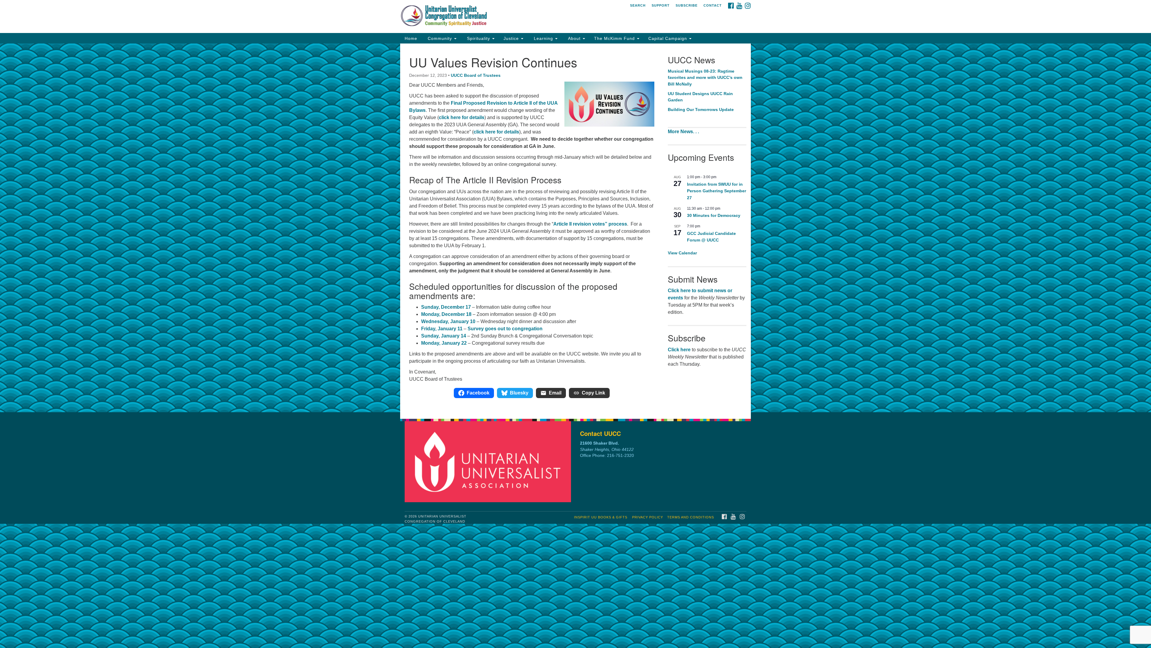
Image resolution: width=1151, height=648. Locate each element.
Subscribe (686, 5)
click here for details (496, 131)
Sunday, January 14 (443, 335)
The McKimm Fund (615, 38)
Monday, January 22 (444, 343)
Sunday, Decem (439, 307)
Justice (512, 38)
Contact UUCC (600, 433)
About (574, 38)
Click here (679, 349)
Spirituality (478, 38)
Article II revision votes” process (590, 223)
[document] (575, 228)
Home (411, 38)
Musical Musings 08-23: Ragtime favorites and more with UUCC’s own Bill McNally (705, 77)
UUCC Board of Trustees (476, 75)
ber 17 (464, 307)
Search (638, 5)
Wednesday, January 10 (448, 321)
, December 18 (455, 314)
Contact (712, 5)
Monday (430, 314)
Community (440, 38)
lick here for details (463, 117)
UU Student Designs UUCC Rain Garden (700, 97)
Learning (543, 38)
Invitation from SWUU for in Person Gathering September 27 (716, 191)
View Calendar (682, 252)
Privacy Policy (647, 517)
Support (661, 5)
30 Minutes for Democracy (713, 215)
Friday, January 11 (441, 328)
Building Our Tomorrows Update (701, 109)
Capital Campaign (668, 38)
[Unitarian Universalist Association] (489, 461)
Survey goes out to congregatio (504, 328)
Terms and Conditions (690, 517)
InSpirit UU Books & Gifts (600, 517)
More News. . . (684, 131)
